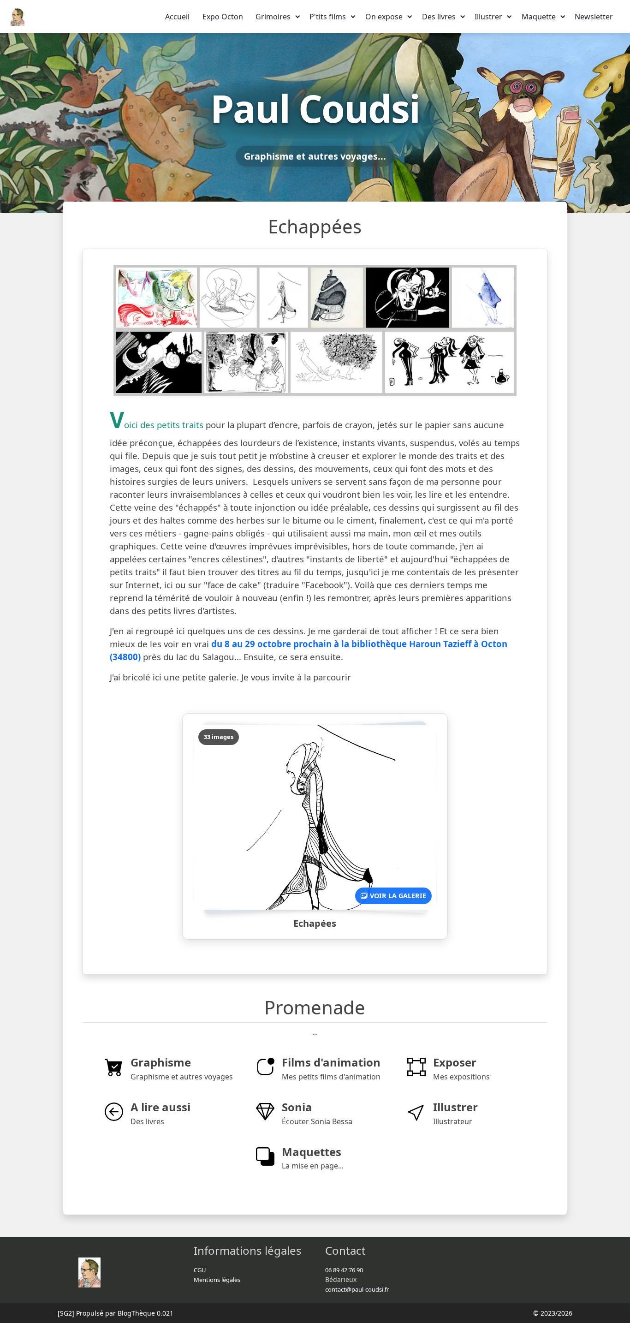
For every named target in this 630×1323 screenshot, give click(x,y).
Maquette (539, 17)
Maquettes (311, 1151)
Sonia (297, 1106)
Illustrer (488, 17)
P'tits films (327, 17)
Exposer (454, 1062)
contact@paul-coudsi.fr (357, 1289)
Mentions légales (217, 1279)
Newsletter (594, 17)
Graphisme (161, 1062)
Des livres (439, 17)
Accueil (177, 17)
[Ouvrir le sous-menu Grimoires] (297, 16)
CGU (200, 1270)
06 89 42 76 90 (344, 1270)
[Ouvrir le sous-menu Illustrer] (509, 16)
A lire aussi (160, 1106)
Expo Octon (222, 17)
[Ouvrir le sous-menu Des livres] (463, 16)
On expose (384, 17)
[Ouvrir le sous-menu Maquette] (563, 16)
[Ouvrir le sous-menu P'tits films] (353, 16)
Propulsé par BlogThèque (115, 1313)
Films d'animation (331, 1062)
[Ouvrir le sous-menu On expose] (410, 16)
